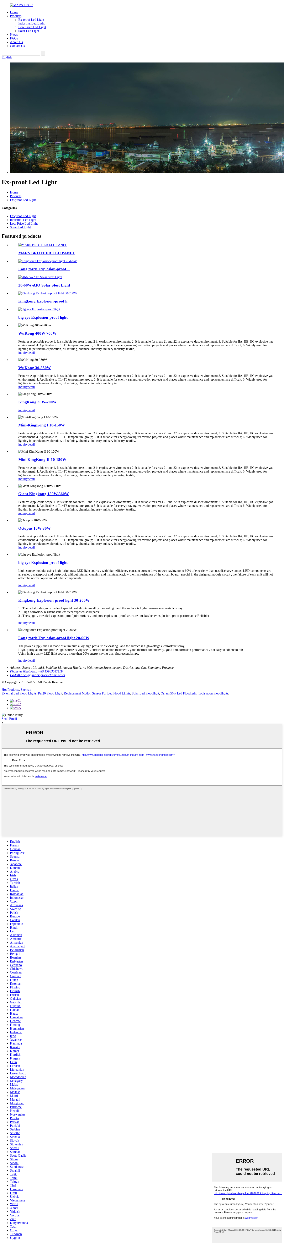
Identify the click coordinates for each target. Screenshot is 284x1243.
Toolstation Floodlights (213, 693)
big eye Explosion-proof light (43, 317)
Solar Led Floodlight (145, 693)
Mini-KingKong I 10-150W (41, 425)
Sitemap (26, 689)
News (14, 34)
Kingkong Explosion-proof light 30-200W (54, 600)
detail (31, 352)
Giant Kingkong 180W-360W (43, 494)
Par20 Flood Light (50, 693)
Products (15, 16)
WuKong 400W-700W (37, 333)
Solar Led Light (28, 31)
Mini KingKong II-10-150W (42, 459)
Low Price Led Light (32, 27)
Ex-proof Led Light (31, 19)
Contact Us (17, 46)
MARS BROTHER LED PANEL (46, 253)
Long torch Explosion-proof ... (44, 269)
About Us (16, 42)
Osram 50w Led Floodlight (178, 693)
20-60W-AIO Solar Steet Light (44, 285)
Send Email (9, 718)
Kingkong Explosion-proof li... (44, 301)
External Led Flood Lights (19, 693)
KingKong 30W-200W (37, 402)
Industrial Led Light (31, 23)
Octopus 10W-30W (34, 528)
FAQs (14, 38)
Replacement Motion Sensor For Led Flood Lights (97, 693)
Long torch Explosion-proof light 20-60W (53, 638)
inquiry (23, 352)
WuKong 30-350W (34, 368)
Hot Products (10, 689)
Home (14, 12)
